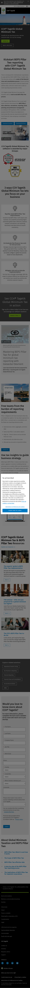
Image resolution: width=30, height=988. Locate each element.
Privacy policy (19, 819)
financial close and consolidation (12, 679)
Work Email (7, 753)
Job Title (6, 747)
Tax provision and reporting (10, 670)
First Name (7, 726)
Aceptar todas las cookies (15, 510)
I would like (7, 774)
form (5, 41)
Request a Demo (14, 315)
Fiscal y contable (5, 913)
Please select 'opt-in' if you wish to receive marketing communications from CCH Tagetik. (14, 799)
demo (7, 45)
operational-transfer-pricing (11, 666)
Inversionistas (5, 933)
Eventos (3, 902)
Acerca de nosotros (6, 896)
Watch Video (7, 139)
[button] (16, 853)
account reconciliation (10, 683)
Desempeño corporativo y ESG (9, 916)
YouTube (17, 963)
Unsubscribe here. (9, 812)
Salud (2, 910)
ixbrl (5, 688)
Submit (6, 826)
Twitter (7, 963)
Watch (6, 613)
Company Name (8, 740)
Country (6, 767)
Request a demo (5, 951)
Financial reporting (9, 675)
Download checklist (7, 123)
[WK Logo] (7, 968)
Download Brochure (21, 123)
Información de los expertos (9, 927)
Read (6, 579)
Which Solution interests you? (12, 780)
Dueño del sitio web (6, 936)
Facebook (2, 963)
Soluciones (4, 907)
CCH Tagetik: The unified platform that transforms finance (15, 888)
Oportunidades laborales (8, 930)
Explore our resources (7, 547)
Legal (2, 922)
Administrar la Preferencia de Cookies (15, 506)
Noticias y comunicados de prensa (10, 899)
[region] (15, 494)
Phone (5, 760)
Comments (6, 787)
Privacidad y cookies (20, 977)
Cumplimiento (5, 919)
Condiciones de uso (6, 977)
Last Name (7, 733)
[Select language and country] (27, 6)
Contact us (4, 945)
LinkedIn (12, 963)
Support (3, 955)
